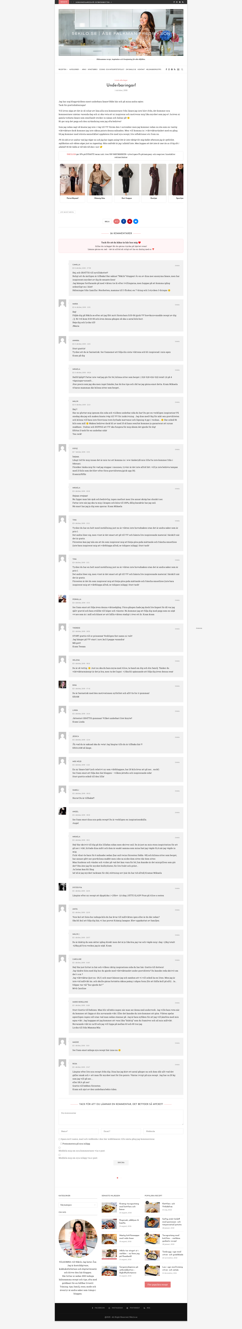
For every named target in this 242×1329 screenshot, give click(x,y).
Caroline (76, 959)
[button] (71, 2)
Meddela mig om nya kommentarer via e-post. (82, 1150)
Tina (74, 520)
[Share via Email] (135, 221)
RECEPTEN (62, 69)
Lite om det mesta (67, 212)
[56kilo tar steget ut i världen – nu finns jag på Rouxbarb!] (109, 1254)
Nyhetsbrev (93, 69)
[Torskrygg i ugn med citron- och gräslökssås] (152, 1255)
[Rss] (182, 2)
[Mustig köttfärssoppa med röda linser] (109, 1239)
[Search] (182, 69)
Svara (177, 265)
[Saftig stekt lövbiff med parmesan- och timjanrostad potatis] (152, 1223)
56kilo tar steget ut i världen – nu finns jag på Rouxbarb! (129, 1253)
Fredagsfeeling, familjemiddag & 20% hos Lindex (96, 2)
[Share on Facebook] (123, 221)
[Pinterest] (179, 2)
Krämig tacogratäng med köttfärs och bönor (129, 1207)
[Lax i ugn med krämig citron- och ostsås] (152, 1271)
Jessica (75, 736)
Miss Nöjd (76, 761)
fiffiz (75, 449)
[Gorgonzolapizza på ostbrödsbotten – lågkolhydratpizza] (109, 1271)
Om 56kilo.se (131, 69)
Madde (75, 1042)
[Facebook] (166, 69)
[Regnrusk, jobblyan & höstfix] (109, 1224)
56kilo (79, 1262)
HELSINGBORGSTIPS (153, 69)
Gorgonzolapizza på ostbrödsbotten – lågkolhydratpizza (128, 1270)
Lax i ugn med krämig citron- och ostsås (172, 1268)
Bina (74, 685)
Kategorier (74, 69)
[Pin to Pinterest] (129, 221)
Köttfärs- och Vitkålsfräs (168, 1205)
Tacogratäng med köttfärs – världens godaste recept (171, 1238)
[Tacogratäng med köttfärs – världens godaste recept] (152, 1239)
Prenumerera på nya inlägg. (76, 1143)
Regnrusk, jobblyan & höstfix (129, 1221)
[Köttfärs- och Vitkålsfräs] (152, 1207)
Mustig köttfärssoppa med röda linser (129, 1236)
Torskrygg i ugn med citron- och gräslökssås (172, 1253)
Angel (75, 812)
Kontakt (141, 69)
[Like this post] (117, 221)
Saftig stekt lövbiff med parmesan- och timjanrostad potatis (172, 1222)
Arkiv (84, 69)
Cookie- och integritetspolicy (111, 69)
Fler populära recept (157, 1284)
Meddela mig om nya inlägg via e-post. (78, 1158)
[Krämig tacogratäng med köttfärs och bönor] (109, 1207)
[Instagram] (176, 2)
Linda (75, 710)
